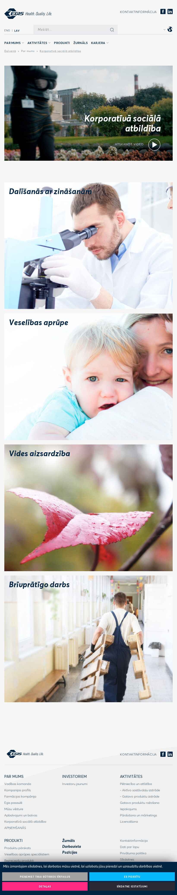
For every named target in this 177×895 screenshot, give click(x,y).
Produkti (62, 43)
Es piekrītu (132, 876)
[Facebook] (163, 12)
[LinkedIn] (170, 12)
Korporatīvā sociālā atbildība (60, 51)
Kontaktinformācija (138, 12)
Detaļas (45, 886)
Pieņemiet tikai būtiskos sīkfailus (45, 876)
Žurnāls (80, 43)
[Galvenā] (28, 13)
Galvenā (10, 51)
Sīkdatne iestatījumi (132, 886)
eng (7, 30)
